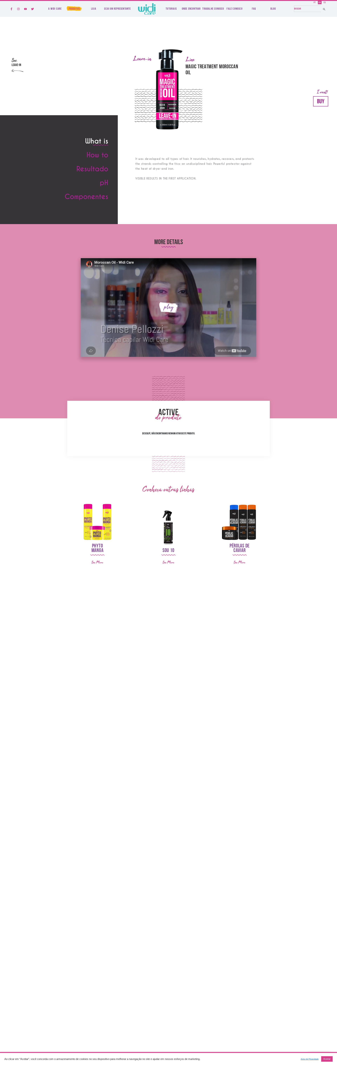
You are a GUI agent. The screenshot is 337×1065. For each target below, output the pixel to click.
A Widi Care (55, 8)
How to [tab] (97, 155)
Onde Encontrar (191, 8)
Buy (320, 102)
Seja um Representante (117, 8)
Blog (273, 8)
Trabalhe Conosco (213, 8)
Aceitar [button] (327, 1059)
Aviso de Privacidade (310, 1059)
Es (325, 2)
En (320, 2)
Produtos (74, 8)
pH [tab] (104, 183)
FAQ (254, 8)
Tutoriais (171, 8)
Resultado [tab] (92, 169)
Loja (93, 8)
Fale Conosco (234, 8)
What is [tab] (96, 141)
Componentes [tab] (86, 197)
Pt (315, 2)
